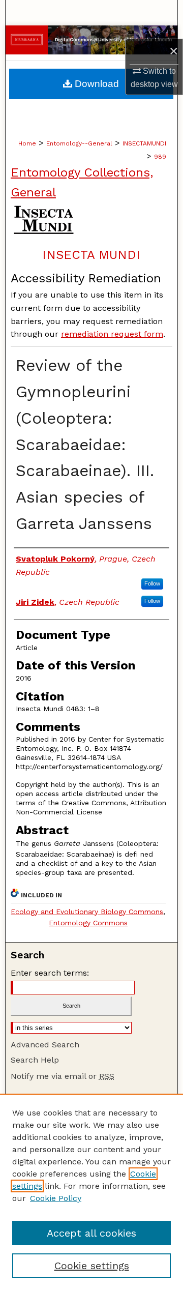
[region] (91, 1192)
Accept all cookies (91, 1233)
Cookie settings (91, 1265)
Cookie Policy (55, 1198)
